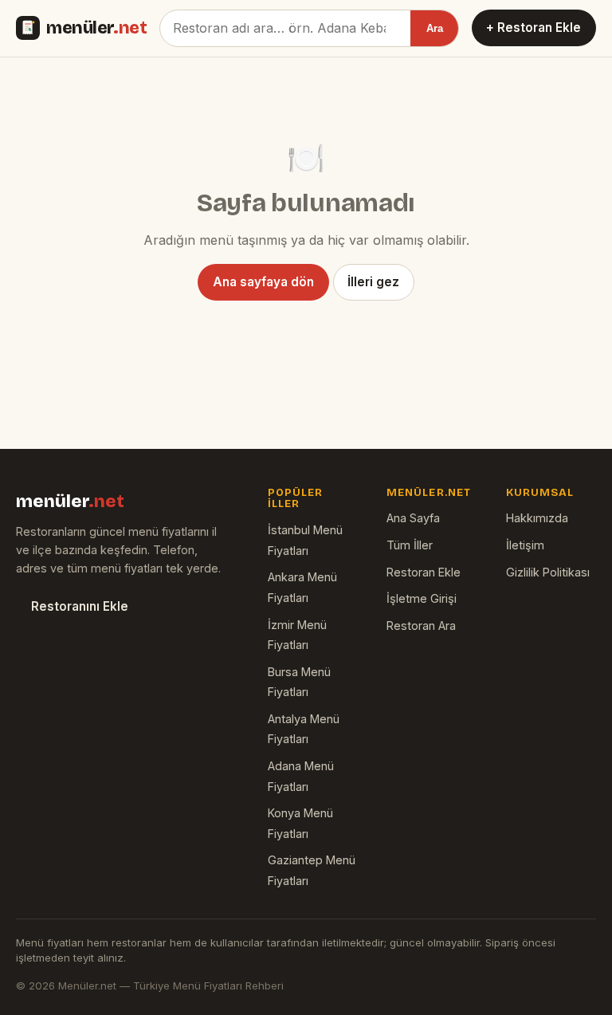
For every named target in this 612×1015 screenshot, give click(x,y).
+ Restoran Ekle (533, 27)
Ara (434, 28)
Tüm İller (409, 545)
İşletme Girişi (421, 598)
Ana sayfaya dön (263, 281)
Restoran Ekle (423, 572)
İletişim (525, 545)
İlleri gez (373, 281)
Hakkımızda (537, 518)
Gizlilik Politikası (548, 572)
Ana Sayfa (413, 518)
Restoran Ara (421, 625)
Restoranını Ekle (79, 606)
